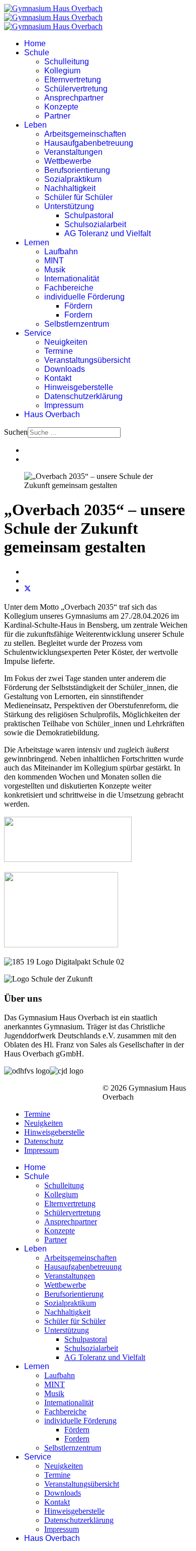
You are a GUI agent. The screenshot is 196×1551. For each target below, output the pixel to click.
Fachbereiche (68, 287)
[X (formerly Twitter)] (27, 590)
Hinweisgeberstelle (78, 387)
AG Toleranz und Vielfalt (107, 233)
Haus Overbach (52, 414)
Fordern (78, 315)
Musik (54, 269)
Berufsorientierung (77, 170)
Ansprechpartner (74, 97)
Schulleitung (66, 61)
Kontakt (57, 378)
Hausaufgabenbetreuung (88, 143)
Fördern (78, 306)
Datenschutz (43, 1141)
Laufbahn (61, 251)
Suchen (16, 432)
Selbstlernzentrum (76, 324)
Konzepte (61, 107)
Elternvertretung (72, 79)
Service (37, 333)
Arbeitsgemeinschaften (85, 134)
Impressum (63, 405)
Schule (36, 52)
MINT (54, 260)
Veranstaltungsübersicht (87, 360)
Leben (35, 125)
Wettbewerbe (67, 161)
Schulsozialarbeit (95, 224)
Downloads (64, 369)
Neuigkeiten (65, 342)
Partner (57, 116)
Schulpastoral (89, 215)
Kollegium (62, 70)
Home (35, 43)
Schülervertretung (76, 88)
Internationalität (71, 278)
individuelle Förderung (84, 297)
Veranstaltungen (73, 152)
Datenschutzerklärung (83, 396)
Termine (58, 351)
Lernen (36, 242)
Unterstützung (69, 206)
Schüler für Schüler (78, 197)
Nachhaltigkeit (69, 188)
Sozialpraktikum (73, 179)
